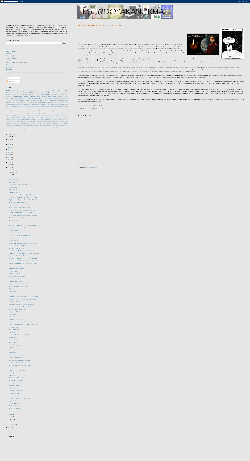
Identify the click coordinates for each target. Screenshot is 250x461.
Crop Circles (12, 291)
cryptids (26, 113)
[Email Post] (101, 108)
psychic (42, 93)
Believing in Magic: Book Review (18, 245)
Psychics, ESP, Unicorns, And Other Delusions (21, 205)
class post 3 (20, 98)
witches (66, 100)
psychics (34, 96)
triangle (35, 127)
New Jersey (23, 108)
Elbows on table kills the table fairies (19, 184)
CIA (60, 102)
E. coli (23, 104)
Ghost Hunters (9, 106)
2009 (9, 430)
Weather (31, 110)
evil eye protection (36, 115)
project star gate (59, 123)
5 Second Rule (13, 337)
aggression (55, 110)
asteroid (59, 110)
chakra (12, 98)
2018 (9, 155)
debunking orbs (31, 113)
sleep (53, 125)
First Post (16, 94)
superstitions (47, 93)
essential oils (29, 115)
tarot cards (20, 127)
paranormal (17, 96)
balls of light (23, 111)
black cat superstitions (63, 96)
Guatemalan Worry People (16, 390)
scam (47, 125)
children (40, 91)
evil (41, 98)
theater (26, 127)
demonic (36, 113)
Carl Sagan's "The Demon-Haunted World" (20, 235)
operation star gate (58, 121)
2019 (9, 152)
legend (14, 121)
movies (43, 121)
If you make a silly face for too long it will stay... (21, 304)
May (10, 416)
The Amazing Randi (11, 56)
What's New (9, 53)
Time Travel (26, 110)
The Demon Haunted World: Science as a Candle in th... (23, 258)
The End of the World (14, 408)
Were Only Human (11, 51)
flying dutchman (10, 117)
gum (53, 117)
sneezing (56, 125)
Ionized (47, 96)
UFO (32, 93)
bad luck (13, 111)
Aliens (19, 91)
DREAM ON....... (13, 187)
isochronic (49, 119)
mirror (40, 121)
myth (53, 121)
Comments (11, 81)
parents (23, 123)
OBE (30, 93)
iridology (45, 119)
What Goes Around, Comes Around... (19, 286)
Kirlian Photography (14, 345)
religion (39, 100)
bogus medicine (49, 111)
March (11, 422)
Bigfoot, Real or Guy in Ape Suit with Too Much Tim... (23, 200)
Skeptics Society (10, 65)
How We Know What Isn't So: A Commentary (21, 212)
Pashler (30, 108)
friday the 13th (50, 98)
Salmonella (58, 108)
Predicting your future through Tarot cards (20, 322)
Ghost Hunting (15, 106)
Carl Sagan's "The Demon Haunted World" (20, 307)
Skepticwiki (9, 69)
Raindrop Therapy (14, 327)
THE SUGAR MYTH (14, 190)
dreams (61, 94)
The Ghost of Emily (14, 385)
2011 (9, 170)
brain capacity (55, 111)
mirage (36, 121)
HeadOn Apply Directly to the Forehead (19, 398)
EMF (26, 104)
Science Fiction (64, 108)
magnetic (21, 121)
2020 (9, 149)
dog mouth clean (58, 113)
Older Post (241, 164)
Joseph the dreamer (35, 106)
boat (42, 111)
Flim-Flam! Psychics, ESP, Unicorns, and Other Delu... (23, 215)
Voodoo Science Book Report (17, 276)
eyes (50, 115)
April (10, 419)
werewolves (8, 129)
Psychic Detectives (14, 289)
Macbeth (49, 106)
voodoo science (65, 127)
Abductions (56, 93)
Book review (17, 93)
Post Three (34, 108)
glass (29, 117)
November (12, 172)
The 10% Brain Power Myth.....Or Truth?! (20, 365)
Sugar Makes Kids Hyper (15, 362)
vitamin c (59, 127)
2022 (9, 144)
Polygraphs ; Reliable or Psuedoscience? (19, 312)
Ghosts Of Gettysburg (14, 301)
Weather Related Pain (14, 273)
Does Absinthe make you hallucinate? (19, 266)
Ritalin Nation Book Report (16, 268)
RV (55, 108)
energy (45, 91)
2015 (9, 162)
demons (38, 98)
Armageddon (19, 102)
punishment (27, 125)
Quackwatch (9, 67)
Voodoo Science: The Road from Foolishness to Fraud (23, 223)
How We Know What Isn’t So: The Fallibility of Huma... (23, 251)
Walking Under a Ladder (15, 279)
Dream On (11, 373)
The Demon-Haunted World (16, 218)
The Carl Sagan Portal (11, 58)
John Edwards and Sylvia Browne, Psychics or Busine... (23, 197)
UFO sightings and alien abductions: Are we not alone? (23, 296)
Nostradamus (12, 375)
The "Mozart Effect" (14, 329)
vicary (55, 127)
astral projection (64, 110)
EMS (28, 104)
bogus (44, 111)
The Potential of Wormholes (16, 378)
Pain (27, 108)
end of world (23, 115)
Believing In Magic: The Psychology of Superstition (23, 210)
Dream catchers (13, 314)
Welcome (36, 110)
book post (8, 98)
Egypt (33, 104)
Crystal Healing (13, 401)
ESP (30, 104)
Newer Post (81, 164)
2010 (9, 427)
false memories (54, 115)
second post (44, 100)
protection (66, 123)
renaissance (40, 125)
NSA (19, 108)
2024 (9, 139)
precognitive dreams (51, 123)
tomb (32, 127)
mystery (49, 121)
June (10, 414)
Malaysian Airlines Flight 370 (57, 106)
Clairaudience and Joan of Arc (17, 233)
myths (49, 91)
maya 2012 (28, 121)
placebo (24, 100)
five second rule (64, 115)
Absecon (14, 102)
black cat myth (37, 111)
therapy (29, 127)
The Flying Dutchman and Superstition (19, 207)
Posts (9, 78)
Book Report (11, 90)
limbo (18, 121)
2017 (9, 157)
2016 (9, 160)
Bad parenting (37, 102)
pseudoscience (28, 96)
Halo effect (28, 106)
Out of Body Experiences (15, 357)
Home (161, 164)
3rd (52, 93)
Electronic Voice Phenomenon (17, 340)
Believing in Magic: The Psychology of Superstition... (23, 195)
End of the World (51, 104)
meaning (33, 121)
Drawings (20, 104)
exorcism (47, 115)
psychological (22, 125)
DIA (67, 102)
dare (35, 98)
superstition (15, 127)
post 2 (22, 96)
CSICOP (8, 60)
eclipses (18, 115)
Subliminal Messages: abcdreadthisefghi (19, 360)
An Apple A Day (13, 388)
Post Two (40, 108)
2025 (9, 137)
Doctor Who (14, 104)
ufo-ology (52, 127)
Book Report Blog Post (15, 192)
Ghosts (36, 91)
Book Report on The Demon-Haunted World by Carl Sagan (24, 253)
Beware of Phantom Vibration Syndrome (19, 335)
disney (48, 113)
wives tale (13, 129)
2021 (9, 147)
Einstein (36, 104)
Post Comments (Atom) (91, 167)
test (23, 127)
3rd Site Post (60, 91)
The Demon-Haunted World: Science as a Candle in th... (23, 299)
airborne (51, 96)
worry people (23, 129)
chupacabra (11, 113)
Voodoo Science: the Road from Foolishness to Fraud (23, 243)
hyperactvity (40, 119)
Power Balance (45, 108)
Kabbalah (41, 106)
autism (7, 111)
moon (14, 100)
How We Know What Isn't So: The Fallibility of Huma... (23, 263)
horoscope (59, 117)
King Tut (45, 106)
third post (53, 91)
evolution (43, 115)
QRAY (31, 94)
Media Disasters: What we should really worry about (23, 294)
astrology (55, 96)
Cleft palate (63, 102)
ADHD (66, 91)
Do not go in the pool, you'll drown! (18, 383)
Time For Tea (12, 342)
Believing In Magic (14, 230)
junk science (54, 119)
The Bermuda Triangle (15, 406)
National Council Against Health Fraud (16, 62)
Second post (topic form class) (17, 110)
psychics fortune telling (31, 100)
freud (24, 117)
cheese (15, 98)
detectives (55, 94)
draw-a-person (65, 113)
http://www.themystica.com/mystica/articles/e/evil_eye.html (18, 119)
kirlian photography (64, 119)
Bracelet (57, 102)
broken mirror (61, 111)
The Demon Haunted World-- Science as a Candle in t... (23, 225)
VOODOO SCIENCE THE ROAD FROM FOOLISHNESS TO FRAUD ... (27, 177)
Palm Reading (13, 352)
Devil (32, 91)
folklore (19, 117)
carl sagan (36, 93)
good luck (35, 117)
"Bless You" (12, 317)
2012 (9, 167)
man (25, 121)
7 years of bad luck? (14, 393)
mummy (18, 100)
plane (38, 123)
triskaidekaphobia (41, 127)
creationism (21, 113)
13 (11, 102)
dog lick (52, 113)
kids (58, 119)
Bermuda (42, 102)
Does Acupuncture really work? (17, 370)
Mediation (26, 94)
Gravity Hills (12, 182)
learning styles (10, 96)
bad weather (18, 111)
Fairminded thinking (64, 104)
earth (10, 115)
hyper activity (34, 119)
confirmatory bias (27, 98)
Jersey (21, 94)
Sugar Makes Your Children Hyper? (18, 202)
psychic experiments (15, 125)
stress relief (65, 125)
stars (62, 125)
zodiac (7, 102)
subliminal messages (57, 100)
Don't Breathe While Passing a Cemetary (19, 355)
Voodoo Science (13, 220)
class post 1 (36, 94)
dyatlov (7, 115)
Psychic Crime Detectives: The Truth (18, 284)
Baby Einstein (31, 102)
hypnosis (65, 94)
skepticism (49, 100)
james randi (62, 98)
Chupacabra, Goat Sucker (15, 319)
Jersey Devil (12, 350)
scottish (49, 125)
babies (10, 111)
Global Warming (22, 106)
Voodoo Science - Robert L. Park (17, 228)
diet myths (41, 113)
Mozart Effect (15, 108)
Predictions (51, 108)
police (41, 123)
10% (10, 102)
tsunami (46, 127)
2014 (9, 165)
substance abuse (9, 127)
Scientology (8, 110)
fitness (59, 115)
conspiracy (16, 113)
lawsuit (11, 121)
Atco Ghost (12, 332)
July (10, 175)
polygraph (44, 123)
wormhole (18, 129)
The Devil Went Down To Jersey (17, 309)
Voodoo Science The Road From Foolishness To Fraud (23, 261)
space (59, 125)
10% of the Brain (41, 96)
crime (42, 94)
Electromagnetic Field (42, 104)
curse (33, 98)
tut (49, 127)
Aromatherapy (9, 93)
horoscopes (65, 117)
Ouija (10, 396)
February (11, 424)
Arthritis (62, 93)
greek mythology (45, 117)
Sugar (23, 91)
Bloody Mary (52, 102)
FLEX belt (57, 104)
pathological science (31, 123)
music (46, 121)
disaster (45, 113)
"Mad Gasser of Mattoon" (15, 281)
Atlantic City (25, 102)
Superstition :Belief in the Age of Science (20, 256)
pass (26, 123)
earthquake (14, 115)
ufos (63, 100)
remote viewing (34, 125)
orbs (21, 100)
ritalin (44, 125)
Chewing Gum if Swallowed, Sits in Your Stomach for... (23, 324)
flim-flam (44, 98)
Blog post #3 (46, 102)
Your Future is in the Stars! (16, 380)
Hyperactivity (24, 93)
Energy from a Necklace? (15, 403)
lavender (7, 121)
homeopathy (57, 98)
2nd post (28, 91)
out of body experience (16, 123)
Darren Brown (9, 104)
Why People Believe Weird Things (45, 110)
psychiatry (8, 125)
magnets (10, 100)
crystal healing (48, 94)
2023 (9, 142)
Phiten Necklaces (13, 179)
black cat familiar (30, 111)
